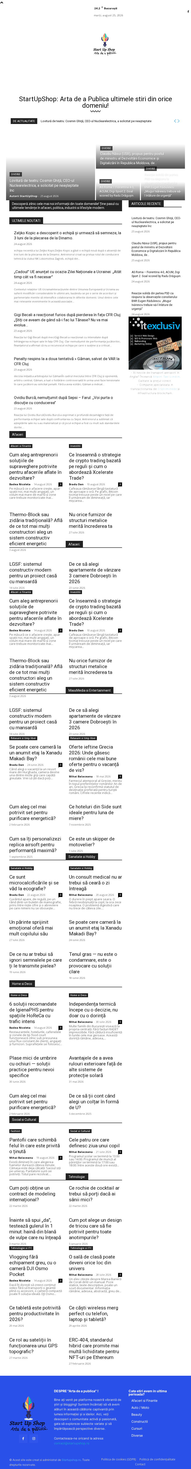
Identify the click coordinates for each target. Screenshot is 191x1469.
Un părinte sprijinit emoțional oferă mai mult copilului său (31, 928)
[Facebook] (188, 12)
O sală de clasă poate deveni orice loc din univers (92, 1262)
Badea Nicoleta (20, 484)
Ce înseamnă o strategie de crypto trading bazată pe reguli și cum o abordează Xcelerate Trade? (95, 466)
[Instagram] (34, 1439)
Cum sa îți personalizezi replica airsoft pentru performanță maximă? (35, 844)
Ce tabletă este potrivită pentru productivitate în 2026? (35, 1313)
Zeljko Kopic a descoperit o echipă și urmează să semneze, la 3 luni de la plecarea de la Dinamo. (67, 235)
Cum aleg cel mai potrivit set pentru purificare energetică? (32, 812)
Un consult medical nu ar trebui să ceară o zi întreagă (95, 882)
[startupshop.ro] (28, 1415)
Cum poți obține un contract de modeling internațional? (32, 1193)
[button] (125, 67)
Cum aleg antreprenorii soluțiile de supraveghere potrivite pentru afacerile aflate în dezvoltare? (35, 466)
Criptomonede (167, 389)
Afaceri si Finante (21, 446)
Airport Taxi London (166, 376)
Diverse (15, 174)
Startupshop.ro (71, 1460)
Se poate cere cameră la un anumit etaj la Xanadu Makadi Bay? (35, 752)
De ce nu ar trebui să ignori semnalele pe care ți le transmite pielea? (35, 960)
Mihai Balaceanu (81, 776)
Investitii (75, 446)
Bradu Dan (76, 484)
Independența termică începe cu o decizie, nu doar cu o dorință (93, 1009)
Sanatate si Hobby (21, 868)
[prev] (175, 121)
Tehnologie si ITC (21, 1248)
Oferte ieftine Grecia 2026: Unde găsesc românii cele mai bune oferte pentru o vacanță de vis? (94, 758)
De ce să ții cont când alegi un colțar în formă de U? (94, 1101)
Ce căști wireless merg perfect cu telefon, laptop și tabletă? (93, 1313)
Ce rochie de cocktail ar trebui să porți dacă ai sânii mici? (94, 1193)
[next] (178, 121)
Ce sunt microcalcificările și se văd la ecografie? (34, 882)
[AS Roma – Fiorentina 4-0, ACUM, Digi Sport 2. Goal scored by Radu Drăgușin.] (118, 185)
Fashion (15, 1131)
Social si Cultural (80, 1131)
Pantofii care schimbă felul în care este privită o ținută (34, 1145)
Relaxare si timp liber (23, 738)
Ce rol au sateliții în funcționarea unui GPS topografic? (33, 1345)
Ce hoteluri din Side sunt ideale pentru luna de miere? (95, 812)
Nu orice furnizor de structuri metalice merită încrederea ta (90, 520)
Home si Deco (19, 995)
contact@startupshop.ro (71, 1443)
